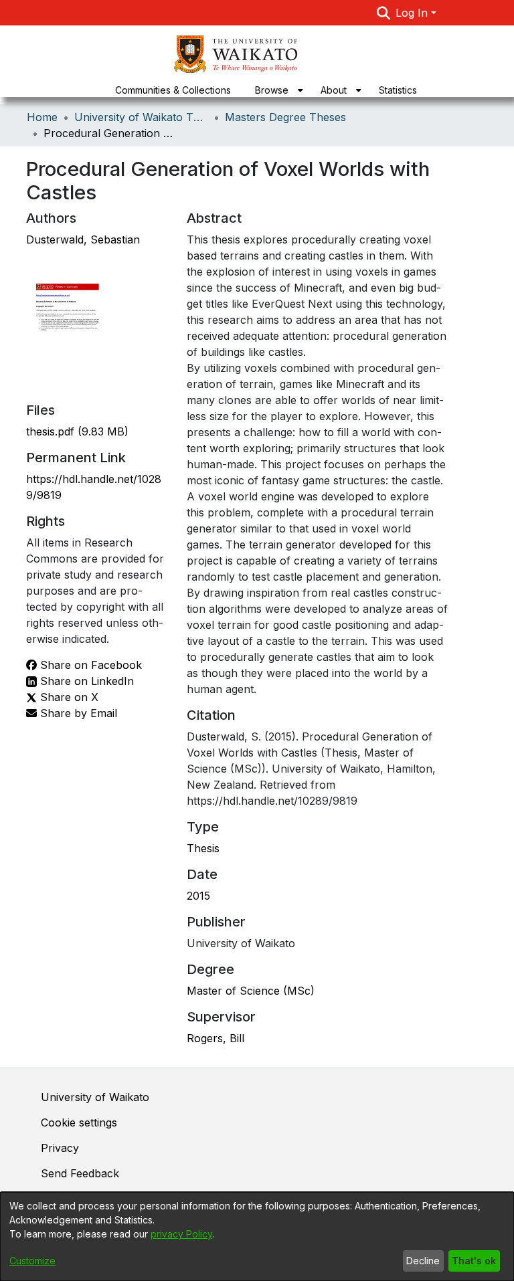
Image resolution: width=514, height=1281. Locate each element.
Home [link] (42, 117)
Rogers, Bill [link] (215, 1038)
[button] (383, 13)
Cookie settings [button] (79, 1122)
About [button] (334, 90)
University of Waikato (95, 1097)
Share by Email (77, 713)
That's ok (474, 1260)
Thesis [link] (203, 848)
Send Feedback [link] (80, 1173)
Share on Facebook (89, 665)
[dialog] (257, 1236)
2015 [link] (198, 895)
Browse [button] (271, 90)
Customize (32, 1260)
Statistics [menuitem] (398, 90)
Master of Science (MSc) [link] (251, 990)
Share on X (67, 697)
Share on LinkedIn (85, 681)
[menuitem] (275, 90)
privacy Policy (181, 1234)
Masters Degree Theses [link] (285, 117)
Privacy (60, 1148)
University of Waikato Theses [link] (141, 117)
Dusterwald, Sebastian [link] (83, 239)
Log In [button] (413, 12)
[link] (77, 431)
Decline (423, 1260)
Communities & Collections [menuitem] (173, 90)
